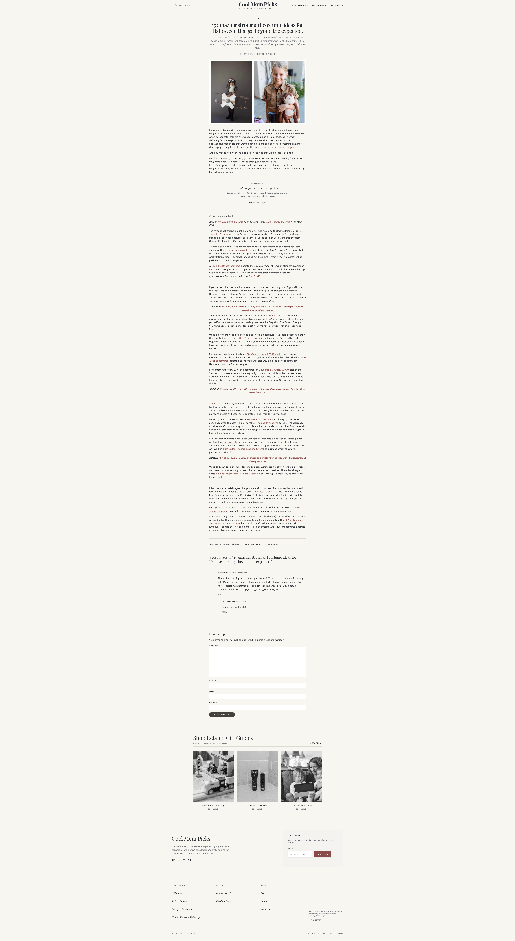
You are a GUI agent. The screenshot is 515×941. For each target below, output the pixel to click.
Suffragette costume (266, 491)
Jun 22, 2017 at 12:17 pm (244, 601)
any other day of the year (281, 147)
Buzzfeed (254, 276)
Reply (220, 595)
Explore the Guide (260, 204)
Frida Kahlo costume (267, 422)
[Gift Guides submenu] (326, 5)
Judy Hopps (274, 315)
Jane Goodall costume (278, 221)
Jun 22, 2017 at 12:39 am (238, 573)
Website (213, 702)
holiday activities (248, 544)
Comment (214, 645)
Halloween (235, 544)
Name (212, 680)
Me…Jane (251, 353)
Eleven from (274, 369)
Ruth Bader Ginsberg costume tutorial (243, 448)
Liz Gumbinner (228, 601)
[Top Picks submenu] (342, 5)
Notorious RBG (230, 442)
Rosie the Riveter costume (226, 265)
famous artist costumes (260, 419)
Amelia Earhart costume (230, 221)
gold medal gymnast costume (241, 250)
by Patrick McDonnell (268, 353)
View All (316, 743)
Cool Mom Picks (257, 4)
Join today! (322, 854)
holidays (260, 544)
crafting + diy (224, 544)
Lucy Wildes (216, 403)
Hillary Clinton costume (250, 338)
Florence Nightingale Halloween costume (238, 473)
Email (212, 691)
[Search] (176, 5)
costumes (213, 544)
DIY (257, 18)
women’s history (271, 544)
